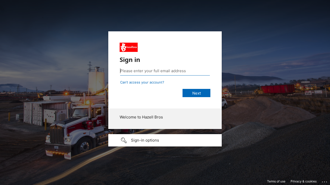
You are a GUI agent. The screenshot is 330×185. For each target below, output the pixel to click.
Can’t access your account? (142, 82)
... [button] (325, 180)
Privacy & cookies (304, 181)
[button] (165, 140)
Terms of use (276, 181)
